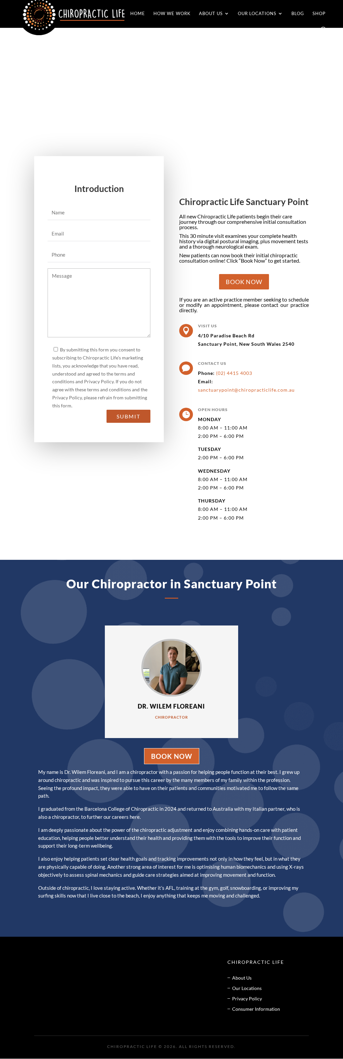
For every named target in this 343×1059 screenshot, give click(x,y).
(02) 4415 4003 (234, 373)
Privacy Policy (247, 998)
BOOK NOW (171, 756)
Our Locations (257, 13)
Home (137, 13)
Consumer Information (256, 1009)
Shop (319, 13)
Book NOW (244, 281)
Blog (297, 13)
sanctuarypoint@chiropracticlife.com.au (246, 390)
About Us (211, 13)
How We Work (172, 13)
